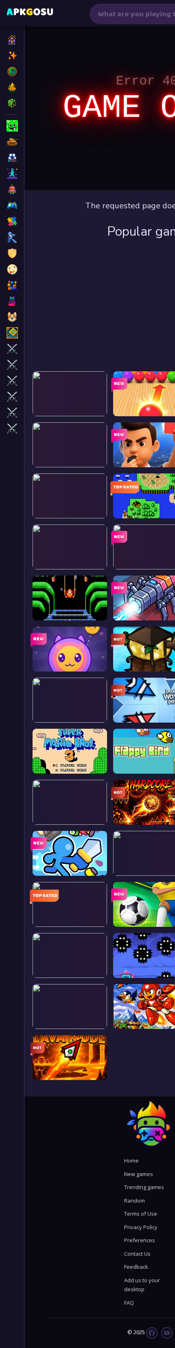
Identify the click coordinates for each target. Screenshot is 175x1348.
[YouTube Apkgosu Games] (166, 1332)
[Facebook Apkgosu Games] (152, 1332)
